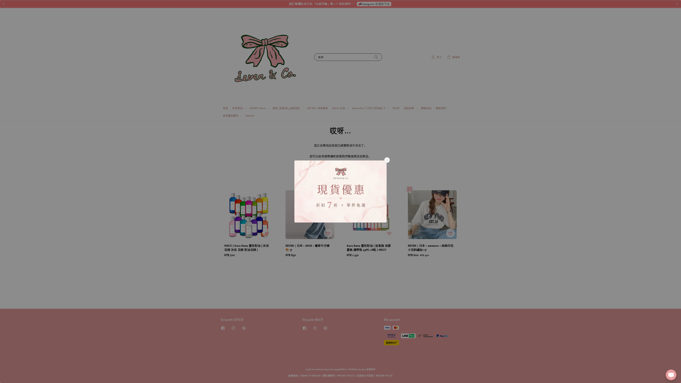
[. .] (340, 191)
